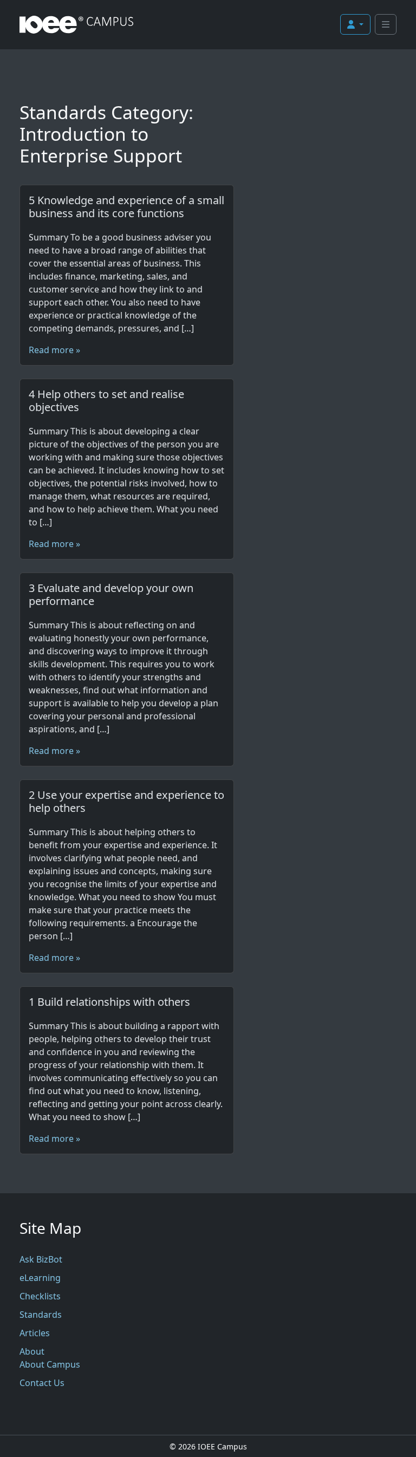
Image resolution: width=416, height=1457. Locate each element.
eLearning (40, 1278)
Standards (41, 1315)
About (32, 1351)
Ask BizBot (41, 1259)
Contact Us (42, 1383)
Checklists (40, 1296)
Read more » (54, 350)
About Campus (50, 1364)
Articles (35, 1333)
